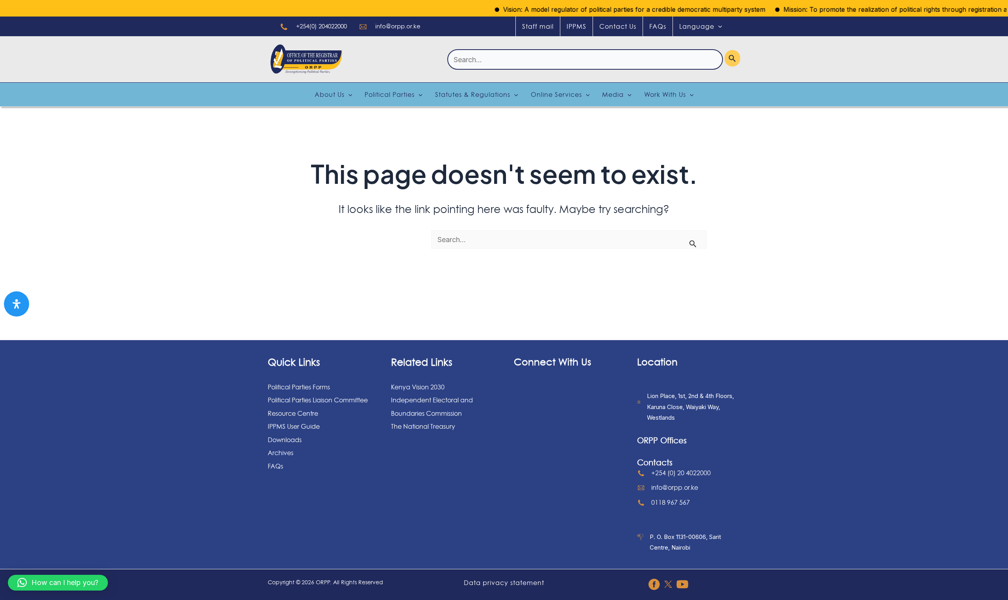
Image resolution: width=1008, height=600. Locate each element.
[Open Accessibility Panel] (16, 304)
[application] (718, 26)
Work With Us (665, 94)
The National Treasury (423, 426)
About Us (330, 94)
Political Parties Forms (299, 387)
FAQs (657, 26)
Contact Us (617, 26)
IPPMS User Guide (294, 426)
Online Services (556, 94)
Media (613, 94)
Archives (280, 453)
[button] (58, 583)
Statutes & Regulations (472, 94)
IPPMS (576, 26)
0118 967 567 (670, 502)
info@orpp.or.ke (398, 26)
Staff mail (538, 26)
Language (696, 26)
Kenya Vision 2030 (418, 387)
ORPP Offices (662, 440)
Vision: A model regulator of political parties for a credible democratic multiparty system (619, 9)
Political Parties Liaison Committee (318, 400)
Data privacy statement (504, 583)
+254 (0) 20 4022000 (681, 473)
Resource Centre (293, 413)
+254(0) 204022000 (321, 26)
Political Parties (390, 94)
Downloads (285, 440)
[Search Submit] (732, 58)
